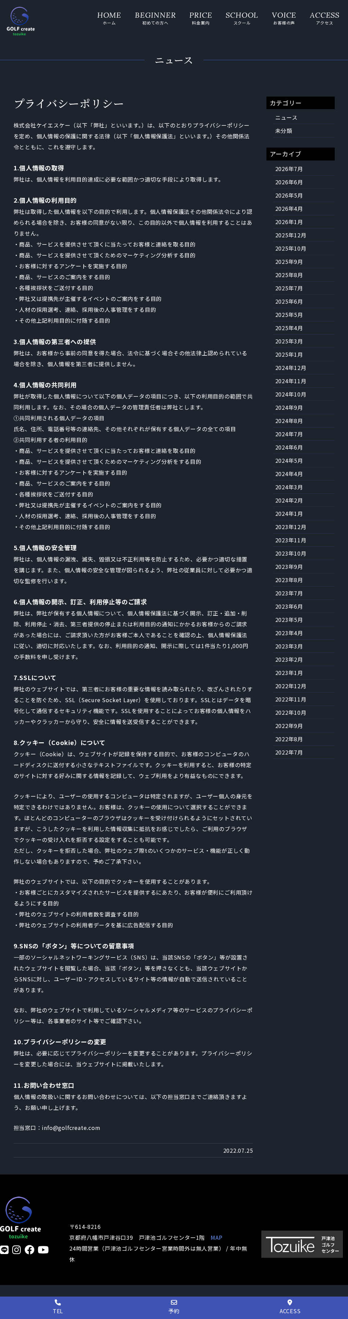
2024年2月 (289, 500)
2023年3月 (289, 646)
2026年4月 (289, 208)
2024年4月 (289, 474)
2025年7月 (289, 288)
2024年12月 (291, 367)
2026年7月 (289, 169)
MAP (216, 1237)
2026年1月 (289, 222)
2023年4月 (289, 633)
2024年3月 (289, 487)
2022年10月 (291, 712)
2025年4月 (289, 328)
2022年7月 (289, 752)
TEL (58, 1311)
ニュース (286, 117)
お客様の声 (284, 23)
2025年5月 (289, 314)
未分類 (283, 130)
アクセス (324, 23)
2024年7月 (289, 434)
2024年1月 (289, 513)
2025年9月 (289, 261)
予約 (174, 1311)
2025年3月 (289, 341)
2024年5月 (289, 460)
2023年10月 (291, 553)
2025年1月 (289, 354)
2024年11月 (291, 381)
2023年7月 (289, 593)
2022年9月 (289, 726)
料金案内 (200, 23)
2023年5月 (289, 619)
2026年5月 (289, 195)
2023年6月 (289, 606)
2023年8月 (289, 580)
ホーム (109, 23)
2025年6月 (289, 301)
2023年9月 (289, 566)
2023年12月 (291, 527)
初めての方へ (155, 23)
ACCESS (290, 1311)
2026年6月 (289, 182)
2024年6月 (289, 447)
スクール (242, 23)
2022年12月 (291, 686)
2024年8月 (289, 421)
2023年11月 (291, 540)
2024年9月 (289, 407)
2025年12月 (291, 235)
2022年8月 (289, 739)
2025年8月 (289, 275)
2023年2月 (289, 659)
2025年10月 (291, 248)
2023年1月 (289, 673)
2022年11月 (291, 699)
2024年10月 (291, 394)
